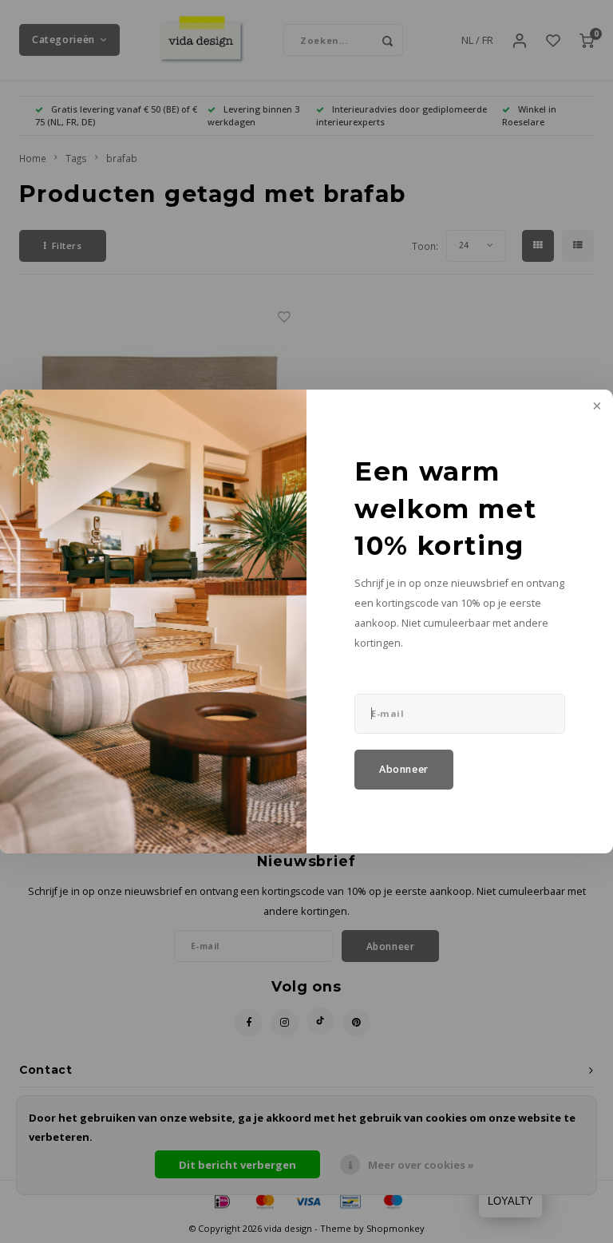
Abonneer (404, 769)
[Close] (595, 407)
